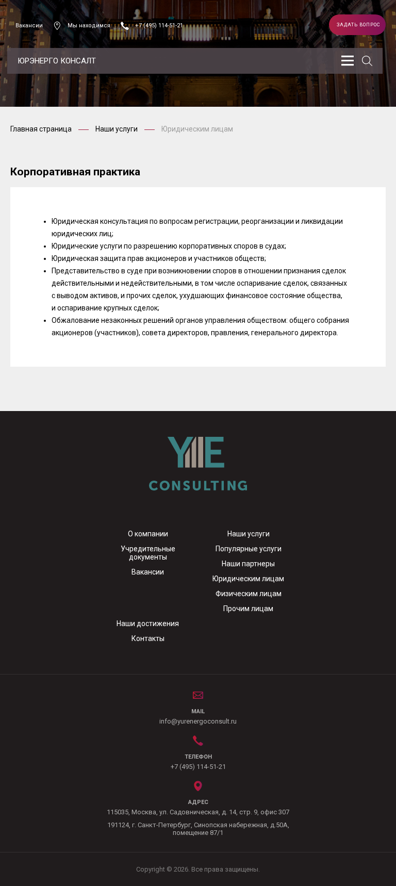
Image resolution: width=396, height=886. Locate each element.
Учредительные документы (148, 553)
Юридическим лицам (248, 579)
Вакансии (29, 25)
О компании (148, 534)
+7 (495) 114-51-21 (159, 25)
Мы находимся (89, 25)
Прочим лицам (248, 608)
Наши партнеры (248, 564)
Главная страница (41, 129)
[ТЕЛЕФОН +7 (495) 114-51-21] (198, 739)
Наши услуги (117, 129)
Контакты (147, 638)
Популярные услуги (249, 549)
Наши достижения (148, 623)
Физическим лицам (249, 593)
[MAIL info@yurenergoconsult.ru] (198, 694)
